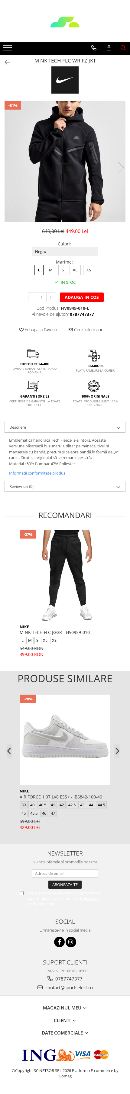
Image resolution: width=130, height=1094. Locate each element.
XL (75, 270)
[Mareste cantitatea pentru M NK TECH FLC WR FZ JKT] (50, 297)
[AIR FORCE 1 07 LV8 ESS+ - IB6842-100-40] (65, 740)
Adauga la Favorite (41, 329)
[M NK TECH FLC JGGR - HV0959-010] (65, 575)
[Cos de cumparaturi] (108, 48)
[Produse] (8, 49)
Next (120, 168)
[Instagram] (71, 942)
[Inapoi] (4, 62)
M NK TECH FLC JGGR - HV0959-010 (55, 632)
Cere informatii (87, 329)
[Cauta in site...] (123, 48)
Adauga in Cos (82, 297)
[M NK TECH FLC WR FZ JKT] (65, 161)
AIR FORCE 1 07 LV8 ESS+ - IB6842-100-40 (61, 797)
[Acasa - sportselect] (65, 26)
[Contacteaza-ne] (94, 48)
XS (88, 270)
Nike (24, 626)
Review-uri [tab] (21, 486)
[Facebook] (59, 942)
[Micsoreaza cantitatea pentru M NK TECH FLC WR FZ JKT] (32, 297)
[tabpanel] (65, 161)
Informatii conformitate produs (37, 473)
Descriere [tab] (17, 427)
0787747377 (68, 979)
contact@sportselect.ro (68, 987)
